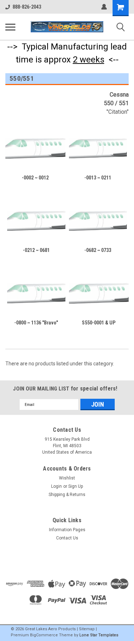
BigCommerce (44, 635)
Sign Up (75, 486)
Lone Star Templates (98, 635)
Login (56, 486)
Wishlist (67, 478)
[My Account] (104, 7)
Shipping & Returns (67, 494)
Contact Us (67, 538)
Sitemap (87, 629)
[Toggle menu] (10, 27)
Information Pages (67, 529)
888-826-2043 (27, 7)
